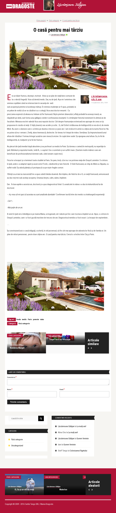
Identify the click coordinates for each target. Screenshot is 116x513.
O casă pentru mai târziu (71, 20)
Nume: (9, 389)
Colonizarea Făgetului (78, 451)
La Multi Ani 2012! (24, 489)
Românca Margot (17, 348)
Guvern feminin (83, 438)
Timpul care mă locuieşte (59, 339)
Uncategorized (17, 445)
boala (19, 319)
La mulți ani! (81, 426)
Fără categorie (54, 20)
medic (24, 319)
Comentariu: (12, 377)
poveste (36, 319)
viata (42, 319)
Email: (62, 389)
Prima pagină (41, 20)
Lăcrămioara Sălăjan (71, 5)
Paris (30, 319)
